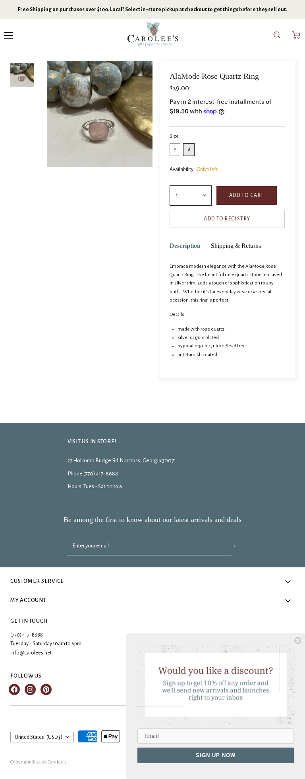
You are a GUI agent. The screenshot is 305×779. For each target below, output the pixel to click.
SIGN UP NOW (216, 755)
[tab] (185, 246)
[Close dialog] (298, 641)
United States (38, 737)
